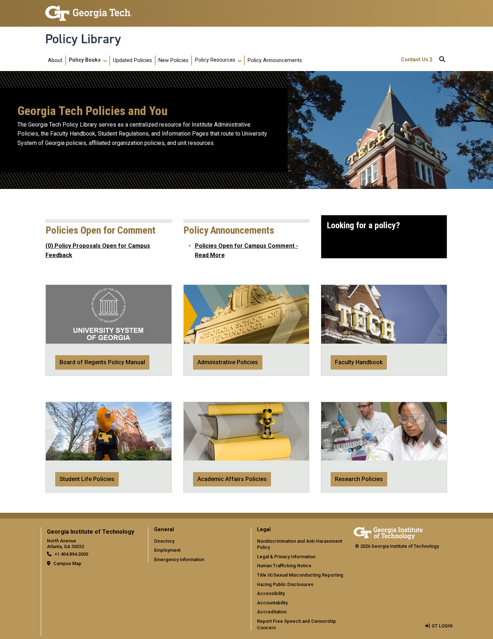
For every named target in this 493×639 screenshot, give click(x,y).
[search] (442, 60)
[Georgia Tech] (388, 532)
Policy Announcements (275, 60)
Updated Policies (132, 60)
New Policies (173, 60)
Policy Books (85, 60)
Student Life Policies (87, 479)
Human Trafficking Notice (284, 565)
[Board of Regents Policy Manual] (108, 289)
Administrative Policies (227, 362)
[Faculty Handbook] (384, 289)
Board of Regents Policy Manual (102, 362)
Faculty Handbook (359, 362)
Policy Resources (215, 60)
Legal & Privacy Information (286, 556)
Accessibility (271, 593)
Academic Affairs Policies (232, 479)
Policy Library (83, 38)
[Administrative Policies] (246, 289)
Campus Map (67, 563)
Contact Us (414, 60)
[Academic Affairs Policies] (246, 406)
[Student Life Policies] (108, 406)
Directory (164, 541)
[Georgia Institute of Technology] (88, 10)
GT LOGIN (442, 626)
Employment (167, 550)
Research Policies (359, 479)
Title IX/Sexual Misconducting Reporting (300, 575)
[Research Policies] (384, 406)
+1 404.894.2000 (71, 554)
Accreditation (272, 611)
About (55, 60)
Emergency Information (179, 559)
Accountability (272, 602)
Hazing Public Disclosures (285, 584)
